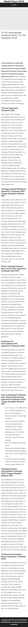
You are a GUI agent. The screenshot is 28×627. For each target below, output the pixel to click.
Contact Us (14, 624)
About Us (24, 622)
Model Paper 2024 (14, 1)
